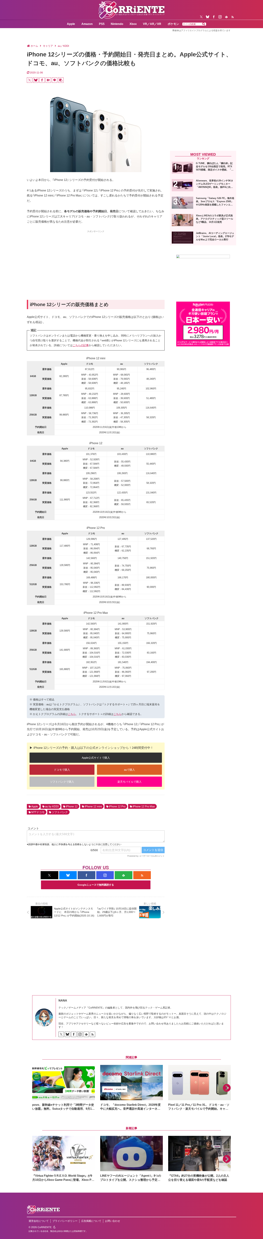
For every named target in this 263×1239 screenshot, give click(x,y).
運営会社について (39, 1220)
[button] (203, 24)
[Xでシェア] (29, 80)
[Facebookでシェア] (42, 80)
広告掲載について (91, 1220)
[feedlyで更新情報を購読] (226, 17)
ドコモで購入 (62, 769)
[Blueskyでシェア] (35, 80)
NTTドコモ (38, 812)
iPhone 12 (71, 806)
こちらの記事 (81, 345)
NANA (63, 1000)
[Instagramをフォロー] (220, 17)
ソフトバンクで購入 (62, 781)
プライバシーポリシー (64, 1220)
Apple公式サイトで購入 (96, 757)
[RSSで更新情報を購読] (232, 17)
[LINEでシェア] (54, 80)
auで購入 (129, 769)
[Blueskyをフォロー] (207, 17)
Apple (34, 806)
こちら (72, 713)
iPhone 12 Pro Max (144, 806)
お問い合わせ (112, 1220)
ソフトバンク (60, 812)
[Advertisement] (96, 259)
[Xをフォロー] (201, 17)
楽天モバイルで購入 (129, 781)
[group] (63, 1088)
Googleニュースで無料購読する (95, 884)
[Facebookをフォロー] (213, 17)
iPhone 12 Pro (117, 806)
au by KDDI (52, 806)
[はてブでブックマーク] (48, 80)
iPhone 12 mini (93, 806)
